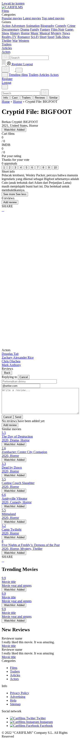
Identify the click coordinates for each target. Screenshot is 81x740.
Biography (47, 25)
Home (6, 101)
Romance (23, 37)
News (66, 33)
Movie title (9, 646)
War (15, 40)
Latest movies (32, 18)
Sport (50, 37)
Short (43, 37)
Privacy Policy (19, 693)
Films (13, 668)
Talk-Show (62, 37)
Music (35, 33)
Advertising (17, 696)
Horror (25, 33)
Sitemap (15, 704)
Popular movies (12, 18)
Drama (24, 29)
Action (6, 25)
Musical (44, 33)
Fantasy (45, 29)
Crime (71, 25)
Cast (15, 97)
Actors (54, 74)
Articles (44, 74)
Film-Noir (57, 29)
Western (23, 40)
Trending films (18, 74)
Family (34, 29)
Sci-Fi (35, 37)
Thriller (6, 40)
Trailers (33, 74)
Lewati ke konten (13, 3)
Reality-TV (9, 37)
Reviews (40, 97)
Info (5, 97)
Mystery (56, 33)
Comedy (60, 25)
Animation (33, 25)
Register (7, 79)
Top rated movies (53, 18)
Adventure (18, 25)
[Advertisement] (40, 258)
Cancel (24, 377)
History (15, 33)
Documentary (11, 29)
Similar (53, 97)
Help (13, 700)
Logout (6, 82)
